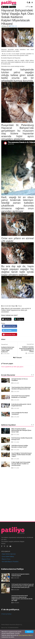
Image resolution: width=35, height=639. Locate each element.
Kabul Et (29, 632)
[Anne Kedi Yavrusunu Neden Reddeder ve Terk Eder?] (5, 397)
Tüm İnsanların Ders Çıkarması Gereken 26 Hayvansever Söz (21, 388)
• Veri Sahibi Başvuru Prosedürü (9, 561)
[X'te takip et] (4, 546)
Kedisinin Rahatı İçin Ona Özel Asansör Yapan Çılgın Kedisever (7, 349)
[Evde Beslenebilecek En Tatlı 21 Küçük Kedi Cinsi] (5, 405)
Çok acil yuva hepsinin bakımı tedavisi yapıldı (20, 574)
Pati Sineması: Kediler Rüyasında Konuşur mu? (21, 438)
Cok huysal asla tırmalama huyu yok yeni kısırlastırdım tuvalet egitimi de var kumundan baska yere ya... (22, 585)
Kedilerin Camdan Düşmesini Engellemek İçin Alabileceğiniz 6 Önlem (26, 349)
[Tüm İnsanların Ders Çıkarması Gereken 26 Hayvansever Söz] (5, 389)
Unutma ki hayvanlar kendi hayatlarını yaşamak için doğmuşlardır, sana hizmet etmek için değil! (21, 598)
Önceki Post (4, 344)
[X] (28, 7)
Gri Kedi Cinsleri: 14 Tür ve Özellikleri (19, 379)
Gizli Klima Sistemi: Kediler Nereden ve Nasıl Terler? (19, 446)
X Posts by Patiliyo (6, 614)
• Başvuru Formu (5, 559)
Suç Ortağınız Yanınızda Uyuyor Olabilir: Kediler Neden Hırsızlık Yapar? (21, 454)
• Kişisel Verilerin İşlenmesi (8, 554)
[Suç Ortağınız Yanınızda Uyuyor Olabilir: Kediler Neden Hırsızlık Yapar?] (5, 454)
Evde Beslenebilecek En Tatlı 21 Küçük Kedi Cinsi (21, 404)
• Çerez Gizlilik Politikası (7, 556)
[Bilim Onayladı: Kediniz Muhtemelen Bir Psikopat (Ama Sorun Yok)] (5, 431)
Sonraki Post (30, 344)
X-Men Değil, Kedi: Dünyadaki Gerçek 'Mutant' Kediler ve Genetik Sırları (20, 463)
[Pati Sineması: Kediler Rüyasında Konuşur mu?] (5, 440)
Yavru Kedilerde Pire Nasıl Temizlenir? (19, 413)
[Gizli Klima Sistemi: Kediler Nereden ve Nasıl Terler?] (5, 447)
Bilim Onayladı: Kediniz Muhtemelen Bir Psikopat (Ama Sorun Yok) (21, 430)
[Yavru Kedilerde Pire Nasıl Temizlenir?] (5, 414)
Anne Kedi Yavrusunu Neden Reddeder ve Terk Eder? (20, 396)
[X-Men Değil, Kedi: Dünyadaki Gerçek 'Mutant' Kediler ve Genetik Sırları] (5, 464)
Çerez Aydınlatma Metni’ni (26, 635)
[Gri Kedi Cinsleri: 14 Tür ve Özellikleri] (5, 380)
